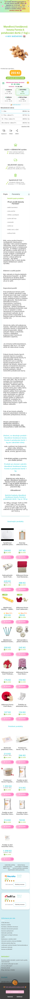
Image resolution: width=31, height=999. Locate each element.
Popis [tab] (5, 194)
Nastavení (10, 996)
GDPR (3, 937)
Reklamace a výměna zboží (8, 939)
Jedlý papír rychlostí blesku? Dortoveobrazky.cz (14, 945)
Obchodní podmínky (6, 933)
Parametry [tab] (16, 194)
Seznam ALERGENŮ (6, 949)
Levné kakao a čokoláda (21, 866)
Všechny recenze (19, 884)
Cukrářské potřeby (10, 865)
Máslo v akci (6, 868)
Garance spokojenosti (7, 931)
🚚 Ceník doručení (15, 104)
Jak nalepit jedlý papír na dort (9, 963)
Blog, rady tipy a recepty (8, 970)
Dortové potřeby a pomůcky (20, 868)
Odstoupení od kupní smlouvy (9, 935)
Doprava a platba (6, 924)
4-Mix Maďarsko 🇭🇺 (15, 36)
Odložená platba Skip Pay (8, 943)
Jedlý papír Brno (7, 866)
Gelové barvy (21, 865)
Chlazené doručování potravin (9, 928)
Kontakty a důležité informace (9, 926)
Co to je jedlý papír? (6, 965)
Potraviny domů (5, 968)
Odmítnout (19, 996)
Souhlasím (15, 992)
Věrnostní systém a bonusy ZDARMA (11, 941)
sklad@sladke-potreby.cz (8, 981)
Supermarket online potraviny (16, 870)
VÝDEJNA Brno (5, 922)
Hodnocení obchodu (6, 947)
